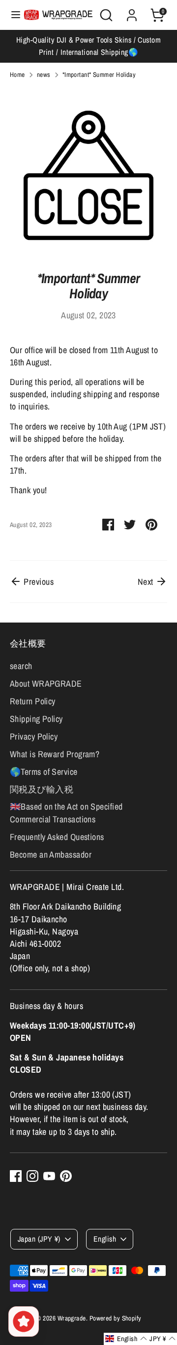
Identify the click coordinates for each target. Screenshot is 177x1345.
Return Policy (33, 701)
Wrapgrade (72, 1318)
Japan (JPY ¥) (39, 1239)
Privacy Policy (34, 736)
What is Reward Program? (54, 754)
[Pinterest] (66, 1176)
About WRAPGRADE (46, 683)
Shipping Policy (36, 719)
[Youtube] (49, 1176)
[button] (126, 1339)
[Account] (132, 11)
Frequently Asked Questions (57, 837)
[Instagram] (32, 1176)
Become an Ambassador (50, 854)
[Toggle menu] (12, 15)
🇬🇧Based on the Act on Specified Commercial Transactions (66, 812)
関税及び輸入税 (41, 789)
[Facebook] (16, 1176)
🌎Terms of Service (44, 772)
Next (146, 582)
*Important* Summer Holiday (99, 74)
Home (17, 74)
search (21, 666)
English (104, 1239)
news (44, 74)
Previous (38, 582)
